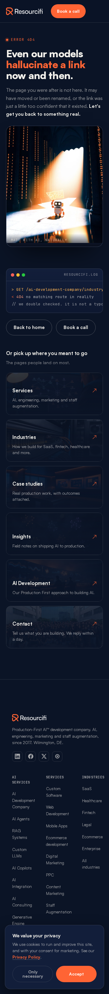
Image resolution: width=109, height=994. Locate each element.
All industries (91, 864)
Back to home (29, 327)
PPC (50, 874)
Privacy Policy (26, 956)
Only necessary (32, 974)
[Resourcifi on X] (44, 756)
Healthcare (92, 800)
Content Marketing (55, 890)
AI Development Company (23, 800)
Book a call (68, 11)
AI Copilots (22, 867)
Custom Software (54, 792)
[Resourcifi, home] (24, 11)
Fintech (88, 812)
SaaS (87, 788)
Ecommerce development (57, 841)
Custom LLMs (19, 853)
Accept (76, 973)
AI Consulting (22, 902)
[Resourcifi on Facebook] (30, 756)
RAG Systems (19, 834)
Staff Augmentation (59, 908)
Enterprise (91, 848)
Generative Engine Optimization (24, 923)
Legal (86, 824)
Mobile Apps (57, 825)
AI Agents (21, 818)
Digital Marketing (55, 859)
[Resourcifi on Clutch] (57, 756)
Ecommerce (92, 836)
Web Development (57, 810)
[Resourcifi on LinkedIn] (17, 756)
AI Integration (22, 883)
